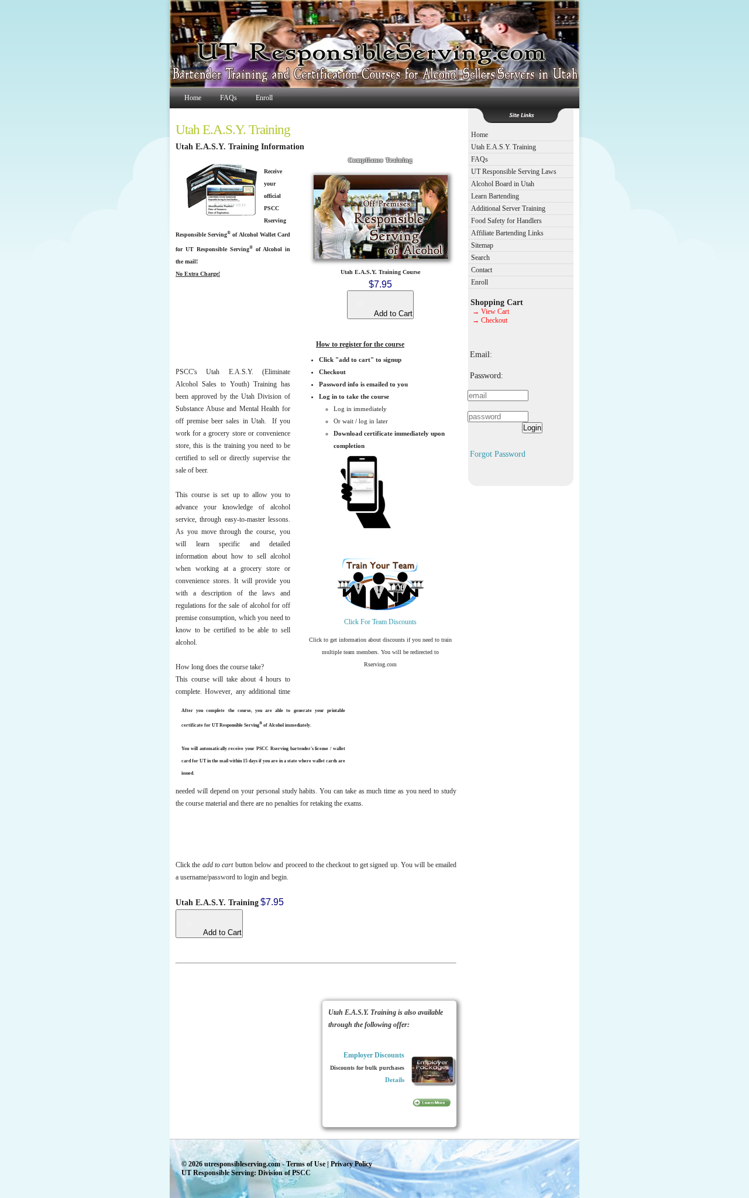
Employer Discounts (373, 1055)
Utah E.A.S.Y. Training (503, 147)
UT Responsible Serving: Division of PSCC (246, 1173)
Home (192, 98)
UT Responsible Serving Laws (513, 171)
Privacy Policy (351, 1164)
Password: (486, 375)
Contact (481, 270)
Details (394, 1079)
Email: (481, 354)
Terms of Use (305, 1164)
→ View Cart (490, 311)
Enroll (264, 98)
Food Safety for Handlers (506, 221)
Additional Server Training (508, 208)
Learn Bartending (495, 196)
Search (480, 258)
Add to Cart (392, 313)
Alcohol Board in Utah (502, 184)
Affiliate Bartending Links (507, 233)
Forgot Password (497, 453)
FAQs (228, 98)
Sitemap (482, 245)
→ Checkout (489, 320)
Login (532, 427)
